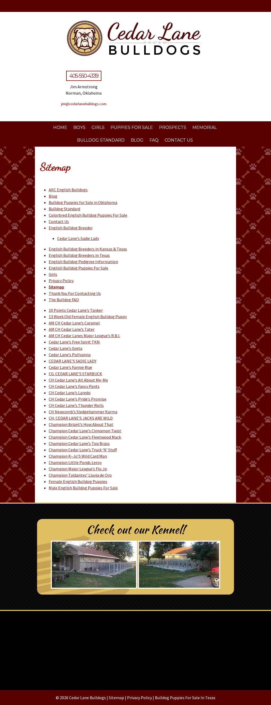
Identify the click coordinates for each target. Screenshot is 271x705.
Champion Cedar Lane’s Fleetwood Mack (85, 437)
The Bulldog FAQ (64, 299)
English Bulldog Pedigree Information (83, 261)
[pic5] (135, 648)
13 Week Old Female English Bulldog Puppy (88, 316)
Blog (53, 196)
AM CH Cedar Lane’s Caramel (74, 323)
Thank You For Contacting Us (75, 293)
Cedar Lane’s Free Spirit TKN (74, 342)
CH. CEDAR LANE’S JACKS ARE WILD (81, 418)
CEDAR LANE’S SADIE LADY (72, 361)
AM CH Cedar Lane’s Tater (71, 329)
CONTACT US (179, 140)
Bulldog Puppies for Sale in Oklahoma (83, 202)
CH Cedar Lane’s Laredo (70, 392)
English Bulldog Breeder (71, 227)
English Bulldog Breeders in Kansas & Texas (88, 249)
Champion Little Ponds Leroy (75, 462)
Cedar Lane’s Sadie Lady (78, 238)
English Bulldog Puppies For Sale (78, 268)
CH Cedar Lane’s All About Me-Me (78, 380)
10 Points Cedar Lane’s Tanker (76, 310)
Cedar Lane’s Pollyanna (70, 354)
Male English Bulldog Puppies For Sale (83, 487)
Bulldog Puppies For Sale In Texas (185, 697)
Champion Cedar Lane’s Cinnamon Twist (85, 430)
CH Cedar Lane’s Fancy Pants (74, 386)
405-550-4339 (83, 76)
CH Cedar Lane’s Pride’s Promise (77, 399)
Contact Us (59, 221)
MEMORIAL (204, 127)
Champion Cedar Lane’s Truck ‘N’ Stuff (83, 449)
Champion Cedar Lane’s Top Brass (79, 443)
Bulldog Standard (64, 208)
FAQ (154, 140)
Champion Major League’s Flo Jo (78, 468)
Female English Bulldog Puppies (78, 481)
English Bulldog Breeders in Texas (79, 255)
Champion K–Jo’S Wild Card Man (78, 456)
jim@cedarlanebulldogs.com (83, 103)
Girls (53, 274)
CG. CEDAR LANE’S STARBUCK (75, 373)
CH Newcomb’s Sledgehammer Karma (83, 411)
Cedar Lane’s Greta (65, 348)
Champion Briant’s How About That (81, 424)
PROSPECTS (172, 127)
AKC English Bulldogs (68, 189)
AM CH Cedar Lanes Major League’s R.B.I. (84, 335)
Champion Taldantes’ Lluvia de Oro (80, 475)
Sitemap (56, 287)
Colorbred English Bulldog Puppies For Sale (88, 215)
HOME (60, 127)
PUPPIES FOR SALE (132, 127)
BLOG (137, 140)
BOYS (79, 127)
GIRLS (98, 127)
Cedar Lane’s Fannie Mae (70, 367)
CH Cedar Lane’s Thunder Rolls (76, 405)
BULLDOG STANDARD (101, 140)
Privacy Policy (61, 280)
